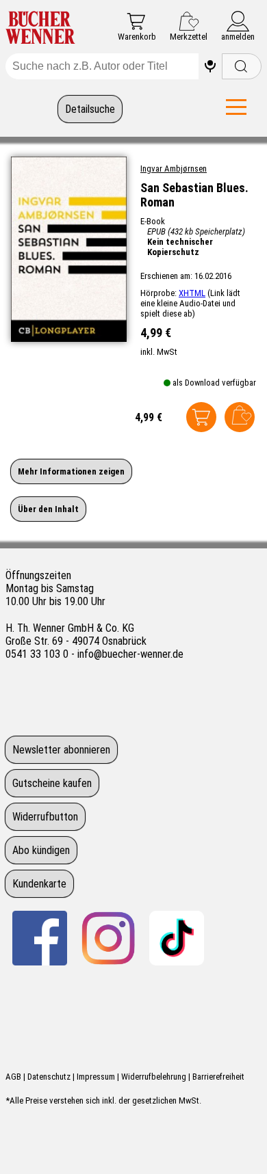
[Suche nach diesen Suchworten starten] (242, 66)
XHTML (192, 293)
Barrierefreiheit (218, 1076)
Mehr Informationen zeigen (71, 471)
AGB (13, 1076)
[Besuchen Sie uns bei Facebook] (39, 938)
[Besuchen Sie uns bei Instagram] (108, 938)
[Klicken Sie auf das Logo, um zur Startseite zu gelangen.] (40, 28)
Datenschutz (49, 1076)
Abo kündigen (41, 850)
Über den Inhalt (48, 509)
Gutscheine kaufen (52, 783)
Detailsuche (90, 109)
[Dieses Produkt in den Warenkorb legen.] (201, 417)
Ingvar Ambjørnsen (173, 168)
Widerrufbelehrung (153, 1076)
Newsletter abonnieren (61, 749)
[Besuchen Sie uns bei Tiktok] (176, 938)
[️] (210, 66)
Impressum (96, 1076)
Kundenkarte (39, 883)
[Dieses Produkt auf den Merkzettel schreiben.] (240, 417)
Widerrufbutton (45, 816)
